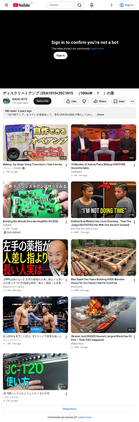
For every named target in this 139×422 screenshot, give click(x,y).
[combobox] (61, 5)
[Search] (79, 5)
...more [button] (99, 114)
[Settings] (111, 5)
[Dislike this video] (84, 101)
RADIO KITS (20, 99)
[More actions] (132, 101)
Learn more (97, 48)
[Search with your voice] (91, 5)
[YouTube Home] (21, 5)
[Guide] (6, 5)
